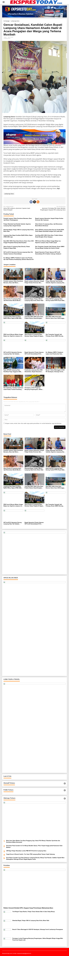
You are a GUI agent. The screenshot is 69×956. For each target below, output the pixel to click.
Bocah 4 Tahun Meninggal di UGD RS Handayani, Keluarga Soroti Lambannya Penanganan (55, 370)
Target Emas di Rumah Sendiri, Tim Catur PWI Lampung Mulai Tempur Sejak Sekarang (30, 854)
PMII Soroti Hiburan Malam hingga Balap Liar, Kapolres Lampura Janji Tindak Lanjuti (48, 241)
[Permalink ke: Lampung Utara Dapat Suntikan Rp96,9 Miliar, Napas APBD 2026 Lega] (13, 309)
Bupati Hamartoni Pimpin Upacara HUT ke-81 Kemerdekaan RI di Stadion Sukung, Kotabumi (48, 252)
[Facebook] (31, 201)
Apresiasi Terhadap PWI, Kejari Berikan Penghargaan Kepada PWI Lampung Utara (52, 208)
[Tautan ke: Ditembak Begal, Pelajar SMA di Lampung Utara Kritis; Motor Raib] (7, 923)
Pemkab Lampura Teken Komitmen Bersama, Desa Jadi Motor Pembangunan (18, 219)
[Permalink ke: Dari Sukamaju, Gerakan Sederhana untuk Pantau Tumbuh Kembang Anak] (13, 380)
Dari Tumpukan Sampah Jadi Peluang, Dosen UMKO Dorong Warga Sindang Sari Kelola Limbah (49, 247)
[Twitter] (34, 201)
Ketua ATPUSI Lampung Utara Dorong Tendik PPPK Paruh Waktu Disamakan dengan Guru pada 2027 (49, 230)
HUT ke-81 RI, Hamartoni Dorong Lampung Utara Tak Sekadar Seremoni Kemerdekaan (18, 252)
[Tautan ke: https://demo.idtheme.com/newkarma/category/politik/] (65, 790)
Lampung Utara (7, 38)
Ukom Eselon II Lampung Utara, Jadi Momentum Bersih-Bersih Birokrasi (48, 224)
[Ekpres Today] (36, 2)
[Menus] (3, 2)
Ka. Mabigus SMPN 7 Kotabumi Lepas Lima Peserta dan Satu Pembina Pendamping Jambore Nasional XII (19, 258)
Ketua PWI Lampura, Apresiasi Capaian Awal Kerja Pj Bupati (17, 208)
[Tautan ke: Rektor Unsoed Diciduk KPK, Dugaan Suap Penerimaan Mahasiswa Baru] (34, 887)
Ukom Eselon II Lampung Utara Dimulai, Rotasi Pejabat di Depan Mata (17, 247)
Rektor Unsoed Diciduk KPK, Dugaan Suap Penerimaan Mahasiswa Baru (28, 908)
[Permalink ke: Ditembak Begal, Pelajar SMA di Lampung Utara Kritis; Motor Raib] (34, 291)
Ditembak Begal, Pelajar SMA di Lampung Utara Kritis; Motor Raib (19, 230)
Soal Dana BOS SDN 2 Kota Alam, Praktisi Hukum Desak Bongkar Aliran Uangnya (49, 236)
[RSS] (37, 201)
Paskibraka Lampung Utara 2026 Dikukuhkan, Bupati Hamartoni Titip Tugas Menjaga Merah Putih (34, 370)
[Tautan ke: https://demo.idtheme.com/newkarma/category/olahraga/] (65, 798)
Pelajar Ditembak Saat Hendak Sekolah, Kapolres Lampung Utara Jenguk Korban (17, 224)
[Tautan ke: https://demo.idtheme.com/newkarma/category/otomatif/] (65, 783)
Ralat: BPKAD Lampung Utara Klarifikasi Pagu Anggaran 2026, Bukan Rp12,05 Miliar (12, 370)
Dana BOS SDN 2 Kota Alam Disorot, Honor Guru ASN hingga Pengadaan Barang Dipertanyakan (19, 241)
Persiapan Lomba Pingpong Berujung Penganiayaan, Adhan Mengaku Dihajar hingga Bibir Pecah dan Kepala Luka (33, 388)
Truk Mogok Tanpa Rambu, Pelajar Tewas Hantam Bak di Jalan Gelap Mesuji (33, 911)
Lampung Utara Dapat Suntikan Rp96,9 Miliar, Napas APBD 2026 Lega (18, 236)
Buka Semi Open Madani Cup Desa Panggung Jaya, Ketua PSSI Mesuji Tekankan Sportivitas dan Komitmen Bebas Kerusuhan (33, 841)
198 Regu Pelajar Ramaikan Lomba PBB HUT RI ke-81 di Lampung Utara (26, 850)
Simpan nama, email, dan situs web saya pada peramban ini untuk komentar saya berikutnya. (33, 423)
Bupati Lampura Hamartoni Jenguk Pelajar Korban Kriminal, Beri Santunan (49, 219)
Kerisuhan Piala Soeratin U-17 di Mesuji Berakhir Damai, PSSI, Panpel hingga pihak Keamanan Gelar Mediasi (34, 846)
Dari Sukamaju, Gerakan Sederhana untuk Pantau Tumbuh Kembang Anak (13, 388)
